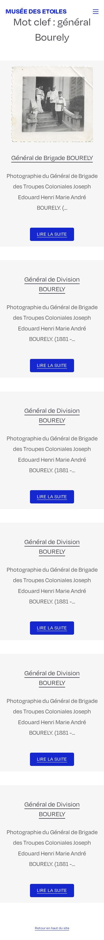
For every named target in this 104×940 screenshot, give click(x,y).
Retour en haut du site (52, 928)
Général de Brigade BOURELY (52, 157)
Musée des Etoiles (36, 11)
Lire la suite (52, 234)
